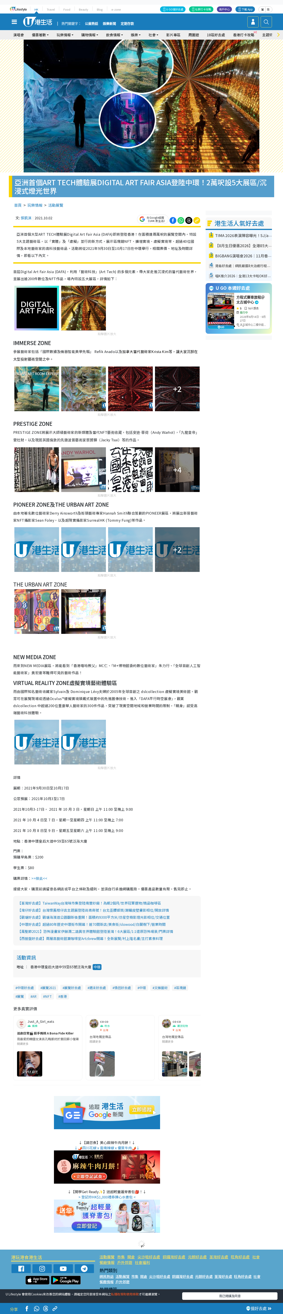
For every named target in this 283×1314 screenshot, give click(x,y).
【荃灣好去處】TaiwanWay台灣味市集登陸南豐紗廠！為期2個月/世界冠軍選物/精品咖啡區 (89, 903)
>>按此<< (39, 878)
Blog (100, 9)
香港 (63, 996)
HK (36, 9)
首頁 (18, 205)
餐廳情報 (107, 1262)
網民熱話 (106, 1276)
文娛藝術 (161, 987)
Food (66, 9)
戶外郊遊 (124, 1262)
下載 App (247, 9)
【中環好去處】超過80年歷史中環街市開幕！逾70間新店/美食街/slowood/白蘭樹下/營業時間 (92, 924)
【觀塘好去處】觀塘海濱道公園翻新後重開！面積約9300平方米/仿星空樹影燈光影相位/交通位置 (94, 917)
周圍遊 (193, 34)
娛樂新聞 (109, 23)
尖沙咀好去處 (149, 1257)
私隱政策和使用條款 (125, 1294)
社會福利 (142, 1262)
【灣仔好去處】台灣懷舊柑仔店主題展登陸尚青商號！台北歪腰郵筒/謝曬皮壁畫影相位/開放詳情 (93, 910)
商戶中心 (224, 9)
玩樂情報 (34, 205)
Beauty (83, 9)
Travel (51, 9)
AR (34, 996)
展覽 (20, 996)
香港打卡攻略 (243, 34)
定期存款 (127, 23)
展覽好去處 (72, 987)
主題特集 (269, 34)
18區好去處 (216, 34)
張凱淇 (26, 217)
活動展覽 (55, 205)
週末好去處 (97, 987)
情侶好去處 (122, 987)
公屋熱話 (91, 23)
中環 (97, 967)
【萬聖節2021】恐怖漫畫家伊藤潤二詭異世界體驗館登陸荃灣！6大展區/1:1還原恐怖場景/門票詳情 (95, 931)
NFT (48, 996)
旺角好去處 (240, 1257)
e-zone (116, 9)
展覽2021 (49, 987)
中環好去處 (25, 987)
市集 (121, 1257)
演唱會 (18, 34)
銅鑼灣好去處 (174, 1257)
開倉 (131, 1257)
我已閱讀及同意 (230, 1296)
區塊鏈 (181, 987)
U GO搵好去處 (174, 9)
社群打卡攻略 (203, 9)
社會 (256, 1257)
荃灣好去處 (218, 1257)
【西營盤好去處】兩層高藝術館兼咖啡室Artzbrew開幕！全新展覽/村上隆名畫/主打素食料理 (90, 938)
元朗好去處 (197, 1257)
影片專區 (173, 34)
